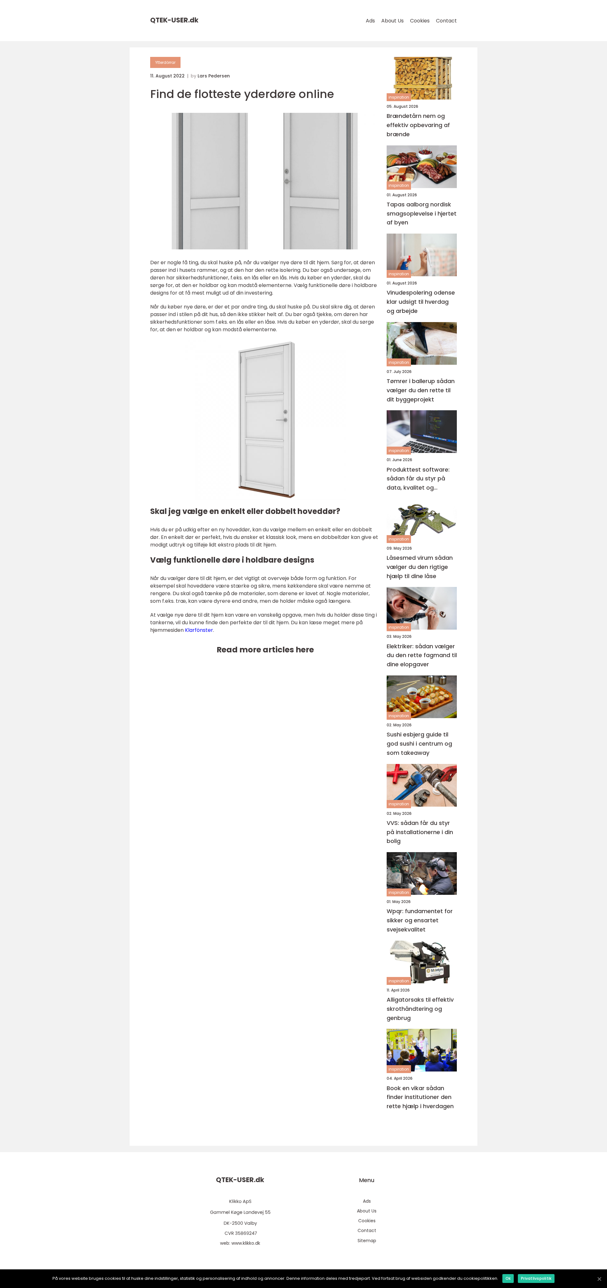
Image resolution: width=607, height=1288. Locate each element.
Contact (446, 20)
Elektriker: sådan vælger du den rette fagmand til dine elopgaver (422, 655)
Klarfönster (199, 630)
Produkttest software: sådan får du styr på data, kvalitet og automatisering (418, 479)
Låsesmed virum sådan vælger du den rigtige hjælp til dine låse (420, 567)
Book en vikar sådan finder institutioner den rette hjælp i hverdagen (420, 1097)
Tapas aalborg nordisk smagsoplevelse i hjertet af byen (422, 213)
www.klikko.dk (245, 1243)
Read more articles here (265, 649)
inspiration (399, 97)
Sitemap (367, 1240)
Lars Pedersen (214, 76)
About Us (392, 20)
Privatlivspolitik (536, 1278)
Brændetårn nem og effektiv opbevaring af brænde (418, 125)
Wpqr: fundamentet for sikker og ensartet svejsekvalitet (420, 920)
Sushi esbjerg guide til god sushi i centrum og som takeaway (419, 743)
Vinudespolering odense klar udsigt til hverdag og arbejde (421, 302)
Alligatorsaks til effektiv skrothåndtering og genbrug (420, 1009)
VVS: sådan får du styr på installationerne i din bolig (420, 832)
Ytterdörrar (165, 62)
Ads (370, 20)
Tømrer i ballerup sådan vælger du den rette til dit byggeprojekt (421, 390)
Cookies (420, 20)
